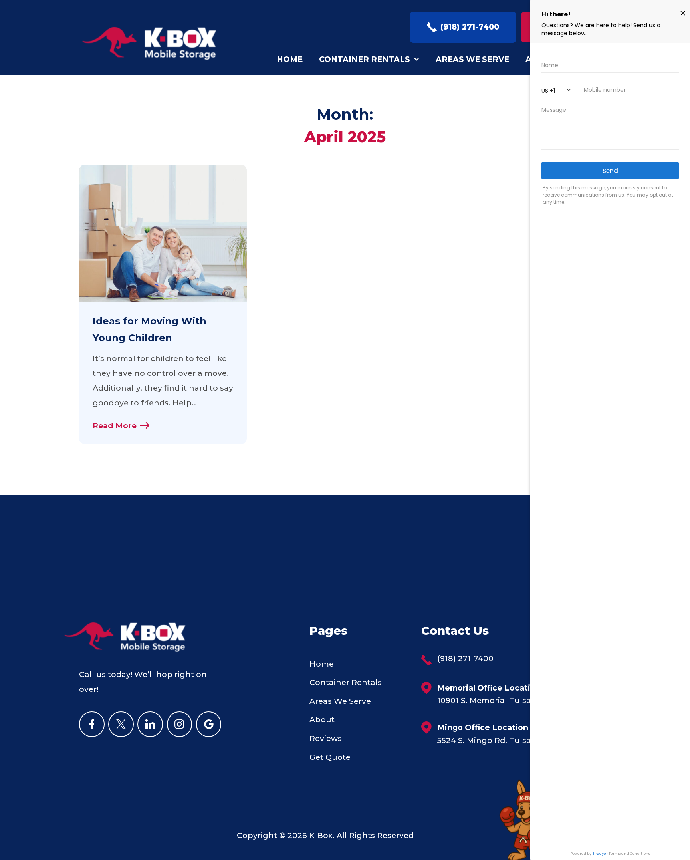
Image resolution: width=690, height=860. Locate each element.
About (322, 719)
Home (290, 59)
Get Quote (330, 757)
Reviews (325, 738)
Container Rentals (364, 59)
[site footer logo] (128, 650)
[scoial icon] (92, 724)
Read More (115, 425)
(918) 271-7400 (465, 659)
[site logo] (153, 43)
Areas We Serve (472, 59)
